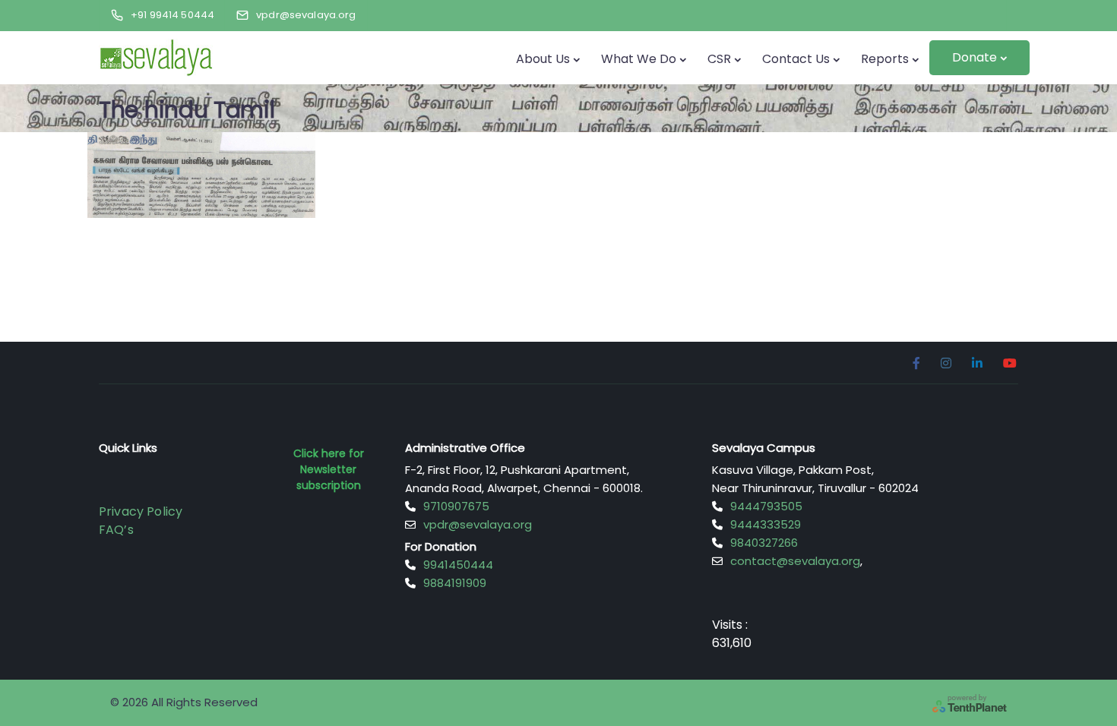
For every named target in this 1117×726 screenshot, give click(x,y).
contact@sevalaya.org (795, 561)
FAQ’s (116, 529)
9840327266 (764, 543)
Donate (974, 57)
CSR (719, 59)
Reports (885, 59)
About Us (543, 59)
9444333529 (765, 524)
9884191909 (454, 583)
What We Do (638, 59)
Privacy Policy (140, 511)
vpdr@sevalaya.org (477, 524)
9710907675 (456, 506)
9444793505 (766, 506)
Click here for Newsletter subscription (328, 469)
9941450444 (458, 565)
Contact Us (796, 59)
